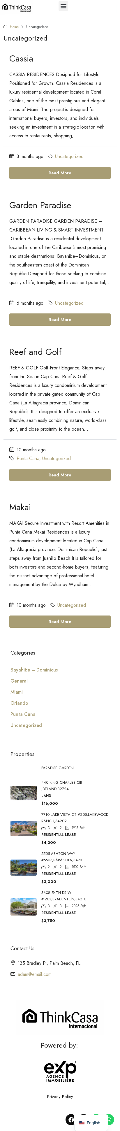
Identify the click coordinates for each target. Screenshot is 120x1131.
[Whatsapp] (108, 1119)
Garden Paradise (40, 205)
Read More (60, 173)
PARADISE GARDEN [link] (57, 768)
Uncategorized (69, 156)
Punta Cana (28, 458)
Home (14, 26)
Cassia (21, 58)
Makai (20, 507)
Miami (16, 692)
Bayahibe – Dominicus (34, 670)
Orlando (19, 703)
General (19, 681)
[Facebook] (71, 1119)
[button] (63, 6)
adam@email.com (35, 974)
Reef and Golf (35, 352)
